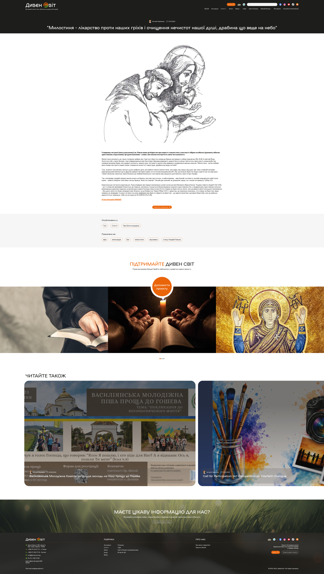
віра (104, 240)
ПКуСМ (206, 9)
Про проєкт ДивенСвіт (203, 545)
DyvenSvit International (290, 9)
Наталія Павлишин (158, 21)
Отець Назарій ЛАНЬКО (111, 200)
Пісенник (121, 545)
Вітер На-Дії (122, 552)
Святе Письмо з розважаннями (128, 550)
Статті (223, 9)
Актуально (214, 9)
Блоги (231, 9)
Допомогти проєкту (162, 286)
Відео (106, 555)
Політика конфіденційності (34, 568)
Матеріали (277, 9)
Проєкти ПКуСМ (201, 547)
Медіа (237, 9)
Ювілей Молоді (265, 9)
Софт (244, 9)
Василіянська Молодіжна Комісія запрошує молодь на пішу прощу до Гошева (84, 476)
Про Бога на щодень (131, 226)
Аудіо (106, 552)
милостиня (139, 240)
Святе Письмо (253, 9)
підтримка (153, 240)
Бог (128, 240)
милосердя (116, 240)
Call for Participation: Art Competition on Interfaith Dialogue (244, 476)
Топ (104, 226)
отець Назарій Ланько (172, 240)
